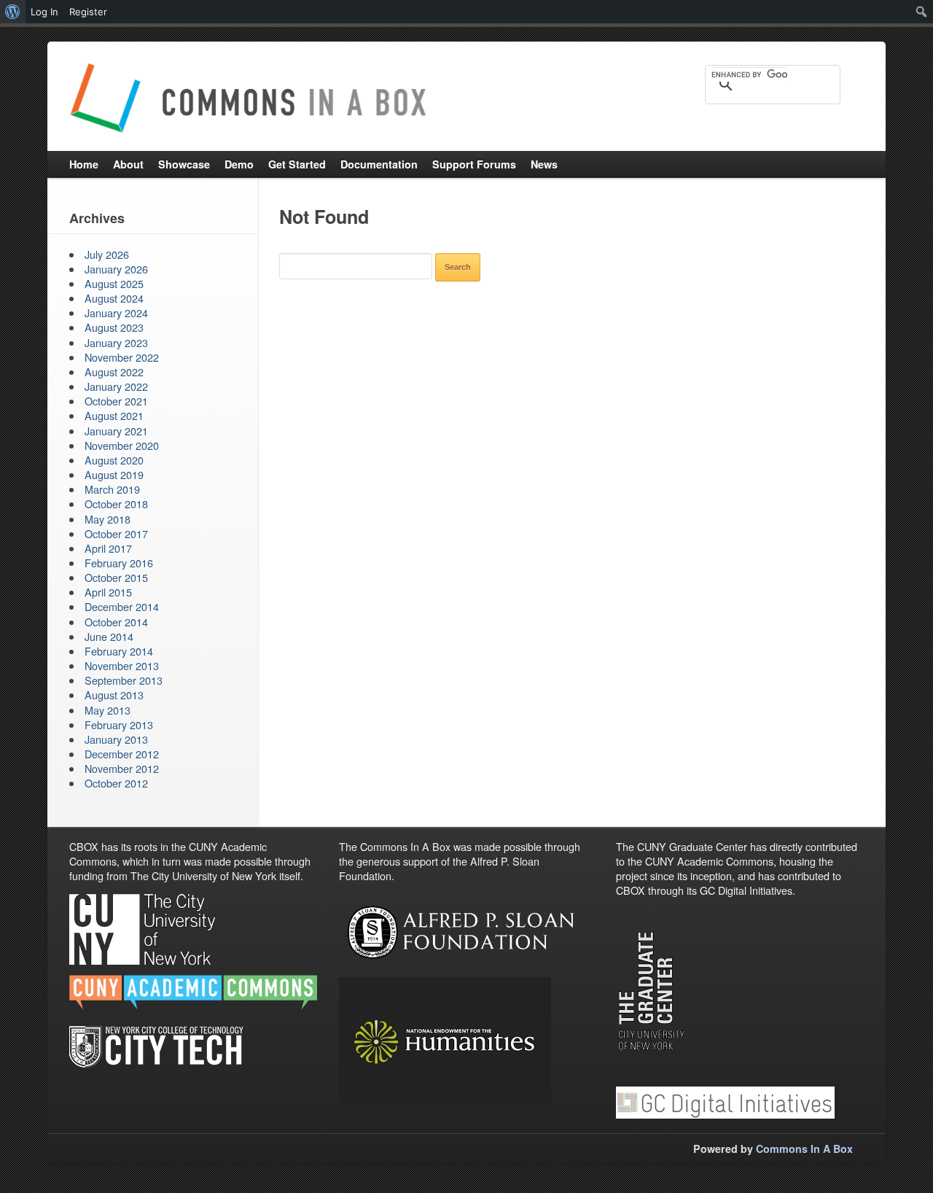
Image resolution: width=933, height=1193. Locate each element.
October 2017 (116, 533)
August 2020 (114, 459)
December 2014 (122, 606)
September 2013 (124, 680)
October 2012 (116, 782)
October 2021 (116, 400)
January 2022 (116, 386)
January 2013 (116, 739)
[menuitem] (13, 11)
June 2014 (109, 636)
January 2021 (116, 430)
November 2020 (122, 445)
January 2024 (116, 312)
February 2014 (119, 650)
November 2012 (122, 768)
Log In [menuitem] (44, 12)
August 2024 (114, 298)
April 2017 (108, 548)
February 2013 (119, 724)
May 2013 (107, 710)
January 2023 (116, 342)
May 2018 (107, 518)
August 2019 (114, 474)
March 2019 (112, 489)
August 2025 (114, 283)
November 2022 (122, 357)
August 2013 (114, 694)
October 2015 (116, 577)
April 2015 (108, 591)
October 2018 (116, 503)
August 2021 (114, 415)
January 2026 (116, 268)
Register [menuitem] (88, 12)
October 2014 (116, 621)
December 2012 (122, 753)
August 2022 (114, 371)
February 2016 (119, 562)
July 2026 (107, 254)
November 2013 (122, 665)
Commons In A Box (804, 1148)
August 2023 (114, 327)
